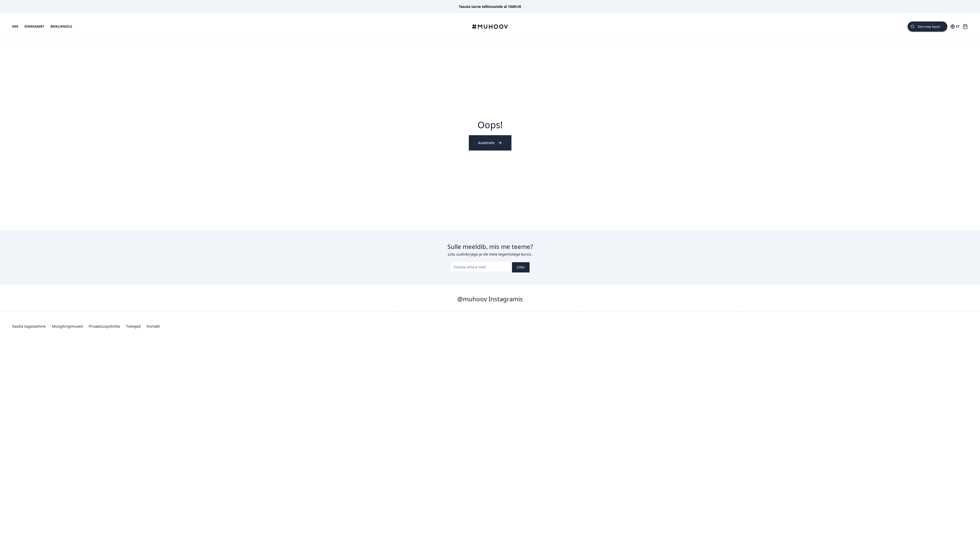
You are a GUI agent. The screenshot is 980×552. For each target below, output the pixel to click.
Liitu (520, 266)
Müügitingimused (67, 326)
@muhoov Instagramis (490, 299)
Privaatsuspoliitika (104, 326)
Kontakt (153, 326)
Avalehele (486, 142)
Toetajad (133, 326)
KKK (15, 27)
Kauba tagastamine (29, 326)
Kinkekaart (34, 27)
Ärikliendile (61, 27)
